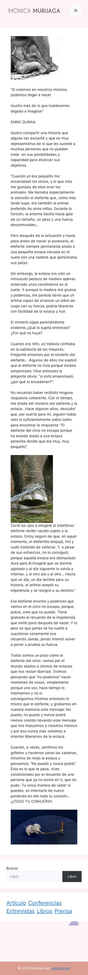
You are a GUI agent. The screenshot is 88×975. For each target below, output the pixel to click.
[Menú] (76, 10)
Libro (71, 876)
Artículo (16, 903)
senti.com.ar (60, 968)
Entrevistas (20, 911)
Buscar (12, 868)
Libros (44, 911)
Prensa (63, 911)
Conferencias (45, 903)
